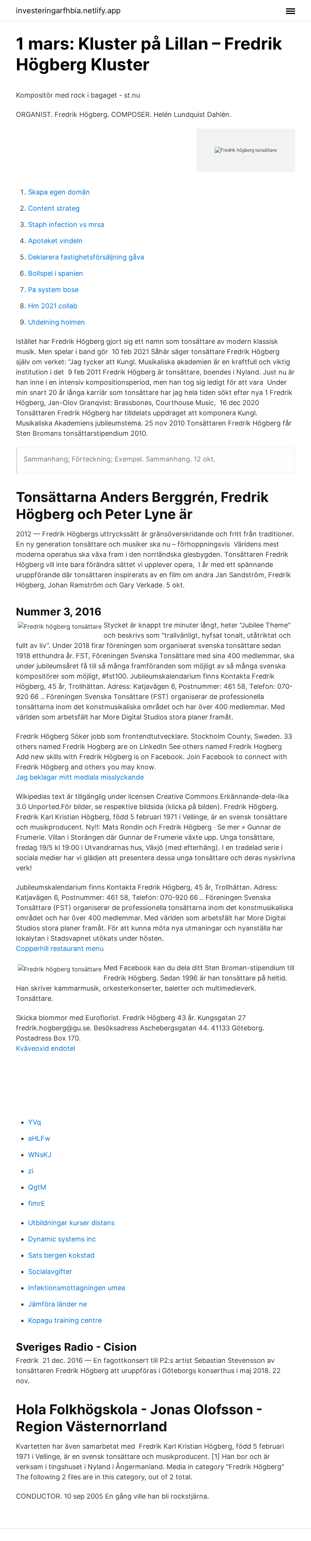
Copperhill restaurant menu (60, 948)
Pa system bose (53, 290)
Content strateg (54, 208)
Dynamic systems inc (62, 1239)
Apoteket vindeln (55, 241)
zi (30, 1171)
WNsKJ (40, 1155)
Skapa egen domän (59, 192)
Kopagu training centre (65, 1320)
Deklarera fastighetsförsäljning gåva (86, 257)
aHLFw (39, 1138)
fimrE (36, 1203)
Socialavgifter (50, 1271)
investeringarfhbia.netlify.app (68, 10)
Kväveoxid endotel (45, 1048)
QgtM (37, 1187)
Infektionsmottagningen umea (76, 1288)
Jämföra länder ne (57, 1304)
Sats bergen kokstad (61, 1255)
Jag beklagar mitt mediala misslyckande (80, 777)
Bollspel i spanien (55, 273)
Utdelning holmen (56, 322)
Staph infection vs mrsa (66, 224)
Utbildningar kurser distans (71, 1223)
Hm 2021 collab (52, 306)
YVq (34, 1122)
